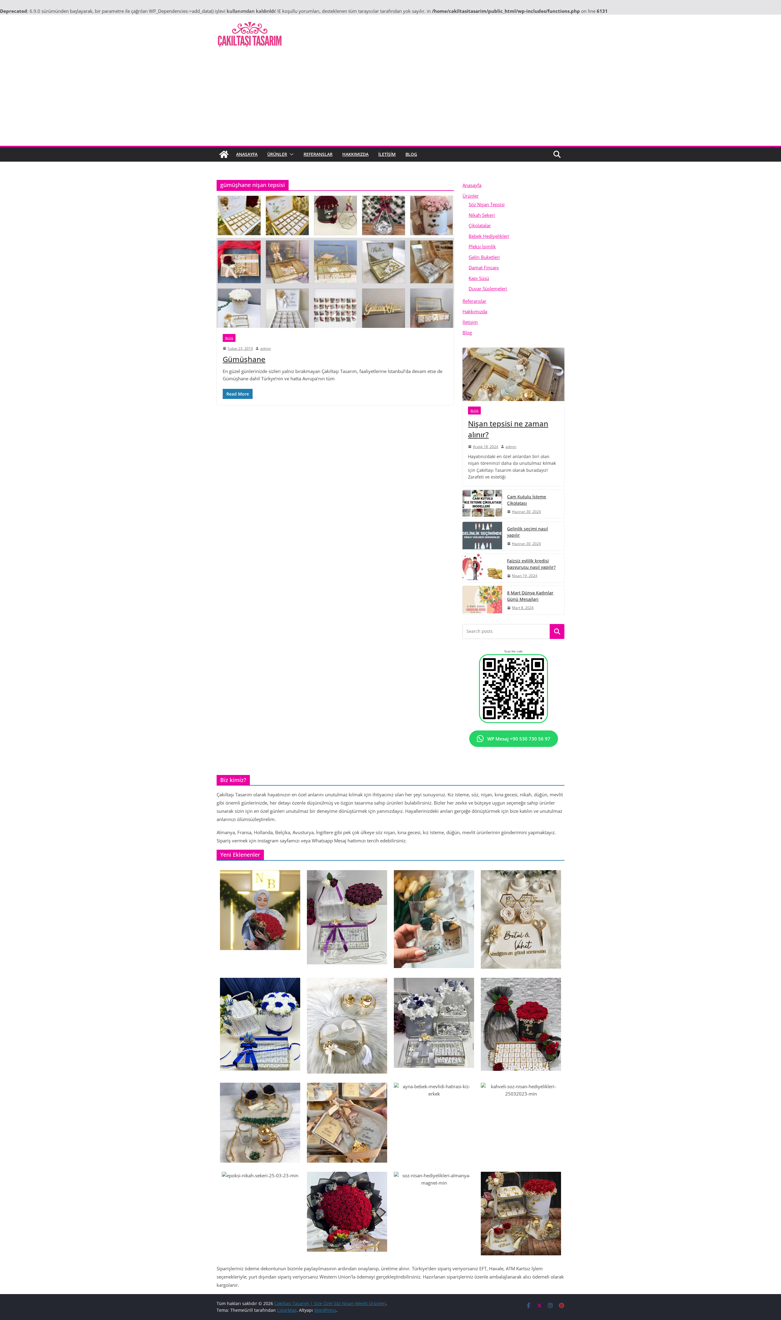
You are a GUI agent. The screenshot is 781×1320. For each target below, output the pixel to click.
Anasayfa (246, 154)
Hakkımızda (355, 154)
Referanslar (318, 154)
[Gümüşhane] (335, 262)
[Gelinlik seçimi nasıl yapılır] (482, 536)
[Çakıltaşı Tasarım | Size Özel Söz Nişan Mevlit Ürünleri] (224, 154)
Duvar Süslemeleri (488, 288)
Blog (411, 154)
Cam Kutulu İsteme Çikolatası (526, 500)
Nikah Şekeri (482, 215)
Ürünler (277, 154)
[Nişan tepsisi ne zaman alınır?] (513, 374)
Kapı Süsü (479, 278)
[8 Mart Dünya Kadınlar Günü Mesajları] (482, 600)
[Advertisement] (390, 100)
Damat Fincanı (484, 267)
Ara (557, 632)
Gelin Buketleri (484, 257)
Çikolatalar (480, 225)
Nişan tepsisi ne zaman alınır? (508, 428)
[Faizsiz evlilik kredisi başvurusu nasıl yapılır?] (482, 568)
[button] (290, 154)
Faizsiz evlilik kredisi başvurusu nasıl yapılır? (531, 564)
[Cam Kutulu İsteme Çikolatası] (482, 504)
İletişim (387, 154)
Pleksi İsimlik (482, 246)
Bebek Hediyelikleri (489, 236)
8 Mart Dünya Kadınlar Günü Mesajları (530, 596)
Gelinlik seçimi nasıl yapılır (527, 532)
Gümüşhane (244, 359)
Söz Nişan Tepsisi (487, 204)
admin (265, 348)
